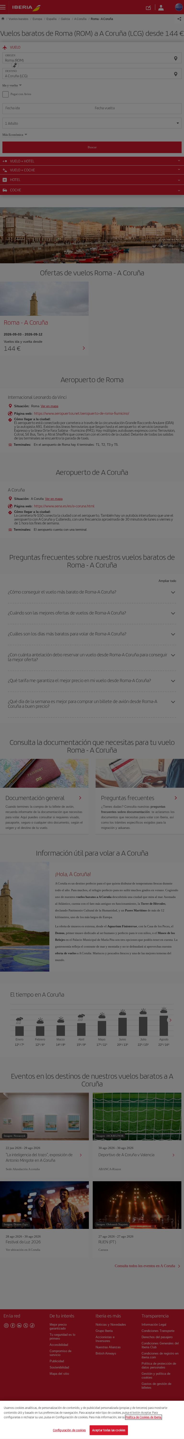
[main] (92, 1420)
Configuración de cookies (69, 1430)
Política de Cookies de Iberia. (143, 1417)
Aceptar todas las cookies (108, 1430)
